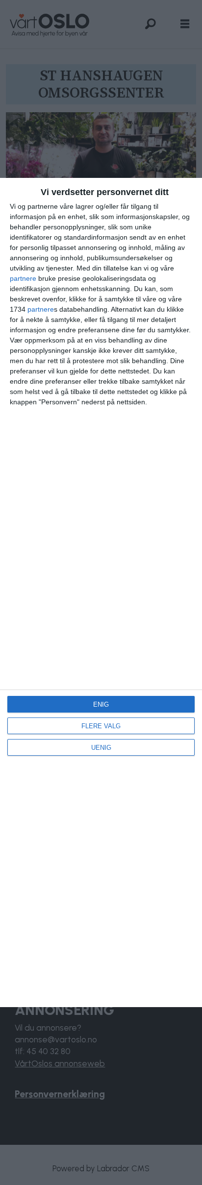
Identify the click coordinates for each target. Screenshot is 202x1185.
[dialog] (101, 593)
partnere (23, 278)
